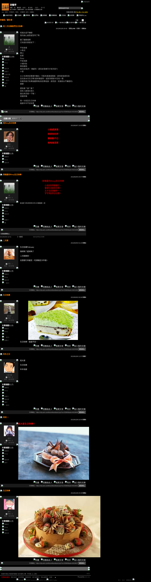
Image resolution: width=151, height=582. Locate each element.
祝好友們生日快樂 (38, 237)
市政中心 (82, 15)
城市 (6, 12)
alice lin (7, 60)
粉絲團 (21, 580)
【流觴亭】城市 (24, 12)
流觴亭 (13, 5)
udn (3, 12)
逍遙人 (24, 7)
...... (6, 66)
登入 (119, 580)
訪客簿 (72, 15)
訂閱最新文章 (38, 9)
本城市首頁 (9, 15)
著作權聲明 (35, 577)
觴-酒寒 (30, 7)
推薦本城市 (21, 9)
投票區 (36, 15)
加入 (123, 580)
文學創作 (11, 12)
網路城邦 (87, 2)
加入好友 (11, 51)
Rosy (6, 63)
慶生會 (9, 20)
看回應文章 (50, 22)
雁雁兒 (7, 157)
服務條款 (28, 577)
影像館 (44, 15)
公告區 (63, 15)
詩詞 (17, 12)
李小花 (43, 7)
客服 (50, 577)
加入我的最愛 (29, 9)
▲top (88, 573)
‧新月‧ (36, 7)
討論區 (19, 15)
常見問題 (21, 577)
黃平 (6, 83)
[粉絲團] (17, 579)
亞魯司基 (7, 74)
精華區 (27, 15)
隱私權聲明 (44, 577)
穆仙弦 (7, 77)
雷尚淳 (7, 69)
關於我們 (14, 577)
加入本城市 (13, 9)
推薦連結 (54, 15)
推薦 (84, 28)
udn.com (87, 577)
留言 (5, 51)
